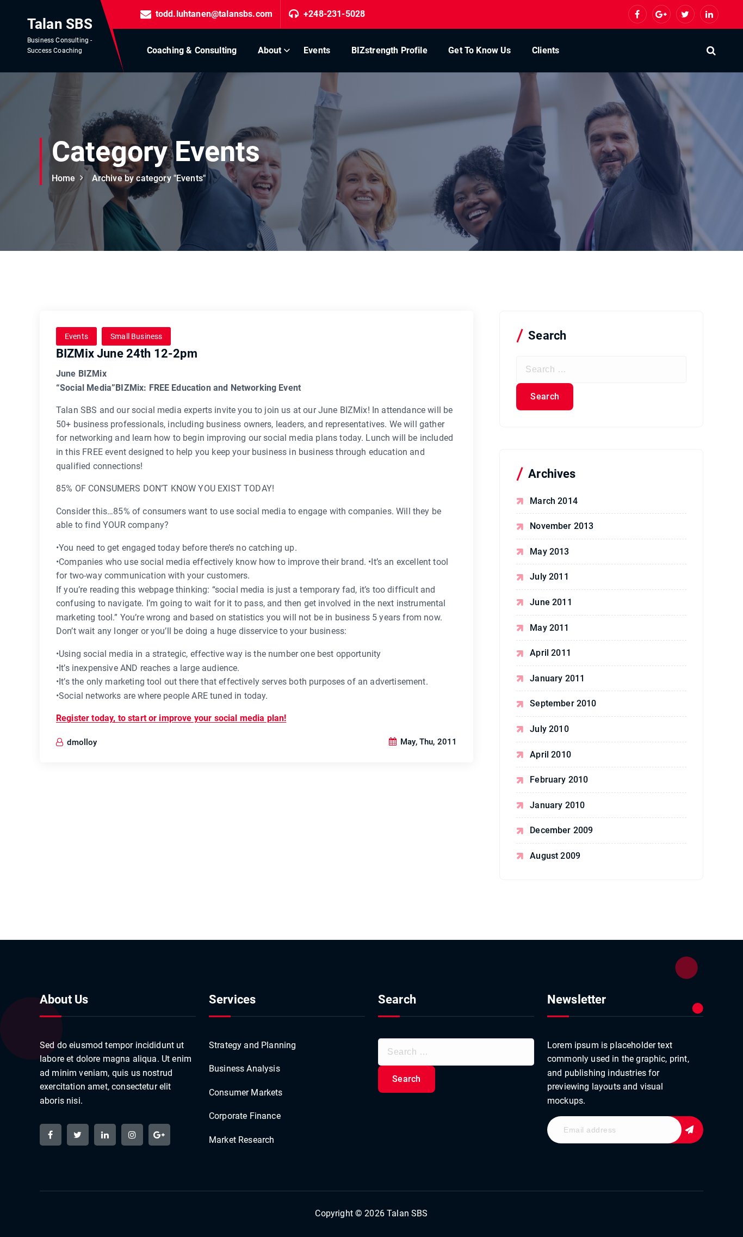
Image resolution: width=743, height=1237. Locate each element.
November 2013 (561, 526)
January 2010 (557, 805)
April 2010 (550, 754)
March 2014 (554, 501)
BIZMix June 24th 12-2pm (126, 353)
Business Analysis (244, 1068)
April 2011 (550, 653)
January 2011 (557, 678)
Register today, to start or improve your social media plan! (171, 718)
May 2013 (549, 551)
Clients (545, 50)
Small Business (136, 336)
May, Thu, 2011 (427, 742)
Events (317, 50)
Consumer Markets (246, 1092)
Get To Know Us (479, 50)
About (270, 50)
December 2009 (561, 830)
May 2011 (549, 628)
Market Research (241, 1140)
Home (64, 178)
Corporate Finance (245, 1116)
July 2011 (549, 576)
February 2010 (559, 779)
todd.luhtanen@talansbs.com (214, 14)
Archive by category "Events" (149, 178)
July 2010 (549, 729)
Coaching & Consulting (192, 50)
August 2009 (555, 856)
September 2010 (563, 703)
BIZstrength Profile (389, 50)
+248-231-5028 (334, 14)
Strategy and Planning (252, 1045)
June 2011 (551, 602)
